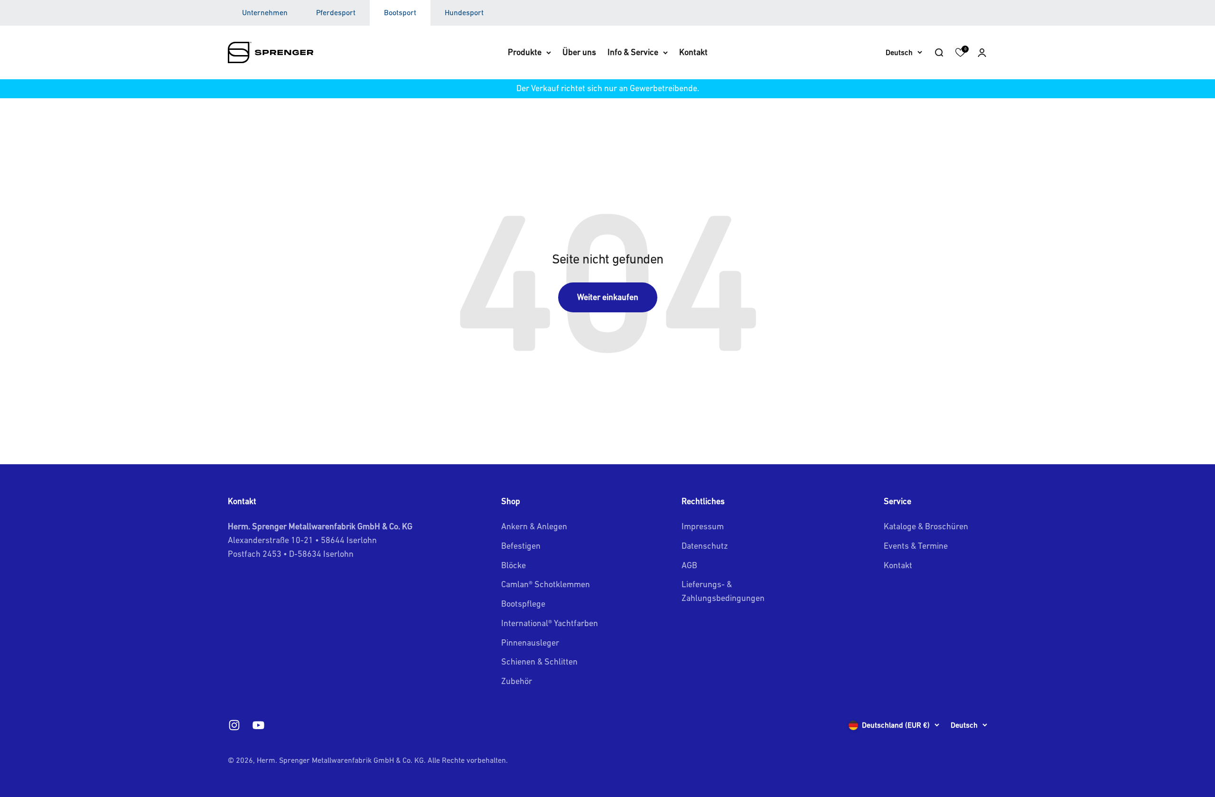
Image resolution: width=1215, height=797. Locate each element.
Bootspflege (523, 604)
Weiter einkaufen (607, 297)
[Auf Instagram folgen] (234, 725)
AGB (689, 565)
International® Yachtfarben (549, 623)
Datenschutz (705, 546)
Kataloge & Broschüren (926, 526)
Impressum (703, 526)
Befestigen (521, 546)
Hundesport (464, 12)
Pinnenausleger (530, 642)
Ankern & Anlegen (534, 526)
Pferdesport (335, 12)
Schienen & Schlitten (539, 661)
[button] (982, 52)
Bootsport (400, 12)
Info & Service (633, 52)
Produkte (525, 52)
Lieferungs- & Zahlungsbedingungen (723, 591)
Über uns (579, 52)
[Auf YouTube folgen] (258, 725)
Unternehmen (265, 12)
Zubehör (516, 681)
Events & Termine (916, 546)
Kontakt (693, 52)
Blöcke (513, 565)
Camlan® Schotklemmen (545, 584)
